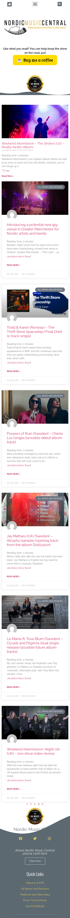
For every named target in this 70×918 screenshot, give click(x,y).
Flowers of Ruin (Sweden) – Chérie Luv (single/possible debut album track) (35, 437)
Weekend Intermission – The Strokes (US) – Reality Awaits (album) (33, 145)
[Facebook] (20, 838)
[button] (35, 4)
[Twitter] (35, 838)
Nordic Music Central (35, 829)
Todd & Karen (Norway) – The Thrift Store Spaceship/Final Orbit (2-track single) (34, 331)
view (28, 256)
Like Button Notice (15, 256)
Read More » (8, 176)
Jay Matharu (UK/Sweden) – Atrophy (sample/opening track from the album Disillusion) (32, 540)
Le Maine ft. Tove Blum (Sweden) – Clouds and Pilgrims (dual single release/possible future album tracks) (35, 645)
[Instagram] (49, 838)
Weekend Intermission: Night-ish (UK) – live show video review (33, 751)
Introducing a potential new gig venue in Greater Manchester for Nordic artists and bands (33, 229)
